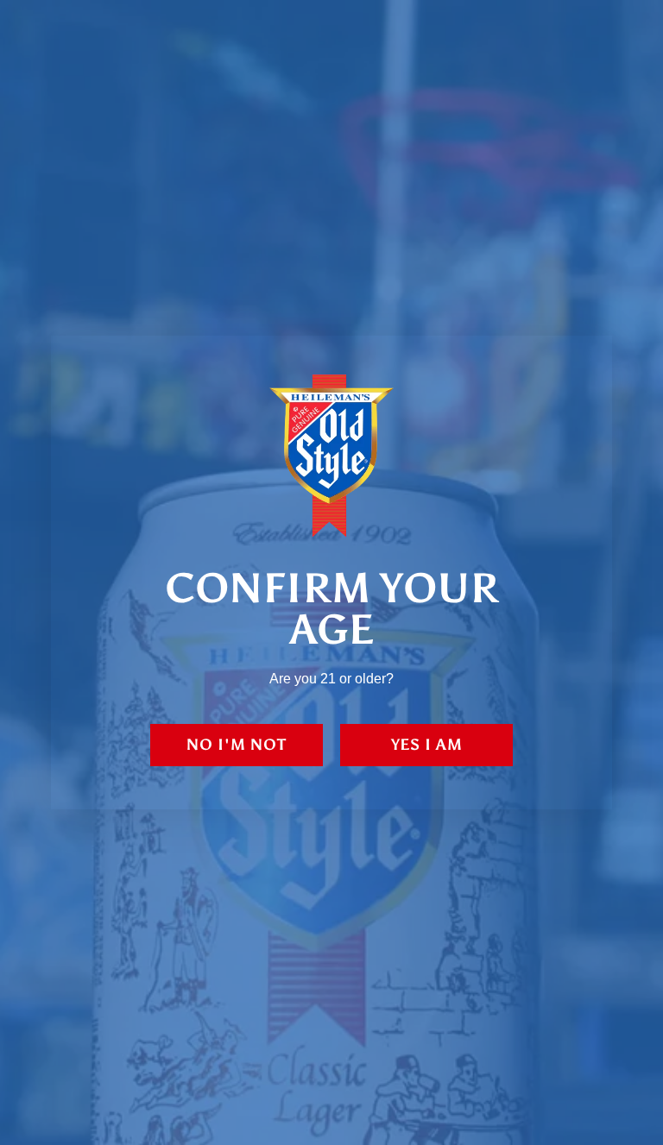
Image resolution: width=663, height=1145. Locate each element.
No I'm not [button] (236, 744)
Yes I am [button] (427, 744)
